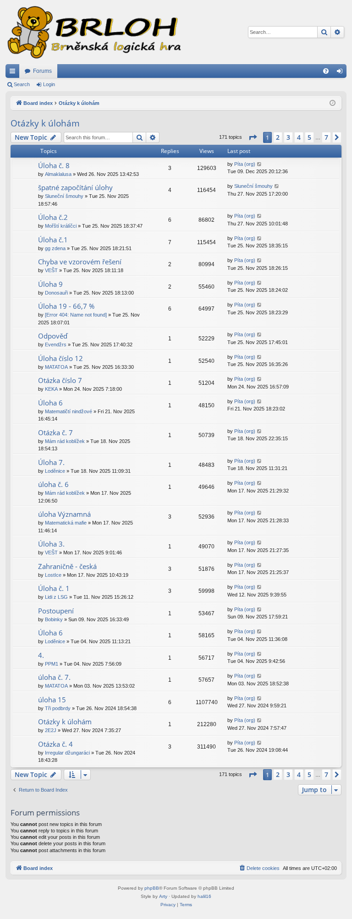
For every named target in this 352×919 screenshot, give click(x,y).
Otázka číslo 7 (60, 380)
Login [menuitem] (341, 73)
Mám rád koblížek (65, 441)
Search (22, 84)
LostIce (53, 575)
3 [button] (288, 137)
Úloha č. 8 (54, 165)
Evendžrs (55, 344)
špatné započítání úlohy (75, 187)
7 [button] (326, 137)
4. (41, 655)
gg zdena (55, 248)
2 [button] (278, 137)
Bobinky (54, 619)
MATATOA (56, 367)
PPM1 (51, 664)
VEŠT (51, 270)
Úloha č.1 (53, 239)
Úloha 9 (50, 284)
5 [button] (309, 137)
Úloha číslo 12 (60, 358)
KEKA (51, 389)
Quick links (14, 73)
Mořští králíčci (61, 226)
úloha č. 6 (53, 484)
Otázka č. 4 (55, 744)
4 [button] (299, 137)
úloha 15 (52, 699)
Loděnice (55, 471)
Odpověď (52, 335)
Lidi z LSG (56, 597)
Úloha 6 (50, 402)
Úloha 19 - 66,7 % (66, 306)
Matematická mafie (66, 522)
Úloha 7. (51, 462)
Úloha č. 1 (54, 588)
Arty (163, 896)
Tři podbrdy (58, 708)
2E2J (50, 730)
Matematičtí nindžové (68, 411)
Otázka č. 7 (55, 432)
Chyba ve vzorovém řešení (79, 261)
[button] (252, 137)
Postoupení (56, 610)
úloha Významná (64, 514)
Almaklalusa (58, 174)
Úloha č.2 (53, 217)
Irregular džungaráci (67, 752)
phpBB (151, 888)
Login (49, 84)
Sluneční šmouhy (64, 196)
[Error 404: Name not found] (76, 314)
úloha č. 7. (54, 677)
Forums (42, 71)
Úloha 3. (51, 543)
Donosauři (56, 292)
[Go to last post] (260, 164)
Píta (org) (244, 164)
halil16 (204, 896)
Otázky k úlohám (45, 123)
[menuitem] (326, 71)
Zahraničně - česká (67, 566)
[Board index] (94, 32)
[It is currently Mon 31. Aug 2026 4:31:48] (333, 103)
